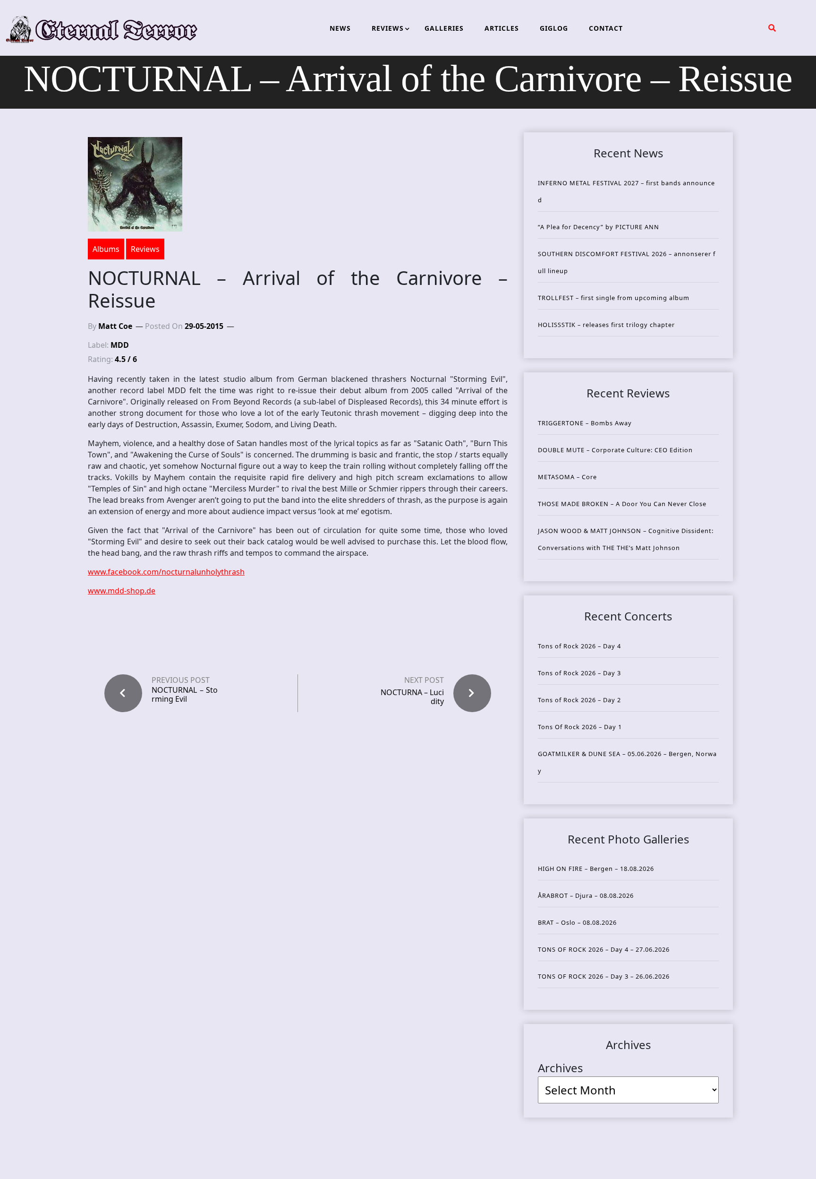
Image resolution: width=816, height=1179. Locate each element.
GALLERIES (444, 28)
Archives (560, 1068)
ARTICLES (501, 28)
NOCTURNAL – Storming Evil (185, 695)
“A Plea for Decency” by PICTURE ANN (598, 227)
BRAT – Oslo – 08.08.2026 (577, 922)
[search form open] (772, 28)
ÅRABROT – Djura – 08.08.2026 (586, 895)
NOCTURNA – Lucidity (412, 696)
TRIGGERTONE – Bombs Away (585, 423)
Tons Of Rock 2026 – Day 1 (580, 727)
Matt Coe (115, 326)
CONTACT (606, 28)
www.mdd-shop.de (121, 590)
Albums (106, 249)
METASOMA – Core (567, 477)
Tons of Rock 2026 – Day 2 (579, 700)
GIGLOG (554, 28)
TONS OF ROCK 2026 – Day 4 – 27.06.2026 (604, 949)
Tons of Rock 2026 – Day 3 (579, 673)
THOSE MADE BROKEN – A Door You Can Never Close (622, 503)
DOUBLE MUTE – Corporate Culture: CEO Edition (615, 450)
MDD (119, 345)
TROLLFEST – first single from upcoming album (613, 297)
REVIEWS (388, 28)
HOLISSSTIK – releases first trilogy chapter (606, 324)
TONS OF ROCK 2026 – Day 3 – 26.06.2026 (604, 976)
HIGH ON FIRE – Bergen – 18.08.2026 (596, 868)
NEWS (340, 28)
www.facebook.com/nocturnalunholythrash (166, 572)
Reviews (145, 249)
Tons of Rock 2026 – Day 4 (579, 646)
